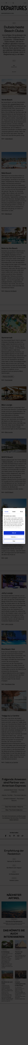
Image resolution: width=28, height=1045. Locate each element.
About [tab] (21, 511)
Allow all (14, 532)
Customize (13, 536)
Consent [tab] (6, 511)
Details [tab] (13, 511)
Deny (14, 541)
